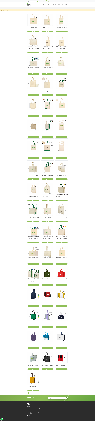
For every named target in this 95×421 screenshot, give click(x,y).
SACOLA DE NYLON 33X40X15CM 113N (33, 386)
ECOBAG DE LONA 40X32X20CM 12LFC (61, 196)
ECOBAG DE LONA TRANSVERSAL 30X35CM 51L (62, 154)
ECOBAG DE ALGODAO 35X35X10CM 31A (61, 69)
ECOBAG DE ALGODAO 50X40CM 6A (33, 27)
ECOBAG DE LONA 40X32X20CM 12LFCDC (33, 217)
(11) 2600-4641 (30, 412)
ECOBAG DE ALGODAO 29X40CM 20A (62, 27)
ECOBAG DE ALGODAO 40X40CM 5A (47, 27)
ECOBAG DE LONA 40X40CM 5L (61, 259)
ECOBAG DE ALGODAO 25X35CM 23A (47, 48)
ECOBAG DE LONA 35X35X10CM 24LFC (33, 154)
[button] (44, 1)
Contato (66, 4)
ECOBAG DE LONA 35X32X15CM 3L (47, 238)
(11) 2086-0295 (30, 411)
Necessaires (38, 412)
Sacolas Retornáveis (39, 408)
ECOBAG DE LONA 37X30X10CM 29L (61, 175)
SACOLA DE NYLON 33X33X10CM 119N (47, 344)
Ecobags (38, 407)
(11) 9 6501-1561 (30, 413)
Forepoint (57, 419)
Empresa (49, 407)
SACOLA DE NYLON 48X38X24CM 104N (61, 344)
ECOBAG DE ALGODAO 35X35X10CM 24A (47, 69)
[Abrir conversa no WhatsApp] (2, 419)
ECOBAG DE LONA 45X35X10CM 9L (47, 217)
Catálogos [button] (44, 4)
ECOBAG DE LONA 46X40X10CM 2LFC (62, 238)
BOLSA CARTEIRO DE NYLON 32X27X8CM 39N (47, 302)
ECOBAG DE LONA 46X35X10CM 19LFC (47, 175)
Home (40, 4)
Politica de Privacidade (50, 408)
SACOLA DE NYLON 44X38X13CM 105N (33, 365)
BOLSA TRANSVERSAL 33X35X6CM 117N (61, 365)
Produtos (38, 406)
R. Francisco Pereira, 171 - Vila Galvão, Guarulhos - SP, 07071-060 (31, 410)
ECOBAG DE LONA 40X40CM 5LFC (33, 238)
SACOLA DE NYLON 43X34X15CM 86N (33, 344)
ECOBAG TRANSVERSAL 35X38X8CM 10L (61, 217)
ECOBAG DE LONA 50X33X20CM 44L (33, 259)
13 (40, 392)
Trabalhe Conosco (50, 406)
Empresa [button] (49, 4)
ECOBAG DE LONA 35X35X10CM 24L (33, 196)
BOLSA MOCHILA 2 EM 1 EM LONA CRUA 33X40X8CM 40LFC (33, 281)
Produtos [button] (54, 4)
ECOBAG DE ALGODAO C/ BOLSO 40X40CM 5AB (47, 91)
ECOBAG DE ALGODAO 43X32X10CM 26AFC (33, 69)
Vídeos (59, 4)
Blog (62, 4)
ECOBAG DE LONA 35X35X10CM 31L (47, 196)
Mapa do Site (60, 407)
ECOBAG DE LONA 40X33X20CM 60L (33, 175)
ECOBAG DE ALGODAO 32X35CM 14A (62, 48)
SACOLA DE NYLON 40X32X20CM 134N (47, 365)
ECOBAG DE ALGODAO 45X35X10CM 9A (33, 48)
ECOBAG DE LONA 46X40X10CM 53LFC (47, 154)
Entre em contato (61, 406)
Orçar (34, 31)
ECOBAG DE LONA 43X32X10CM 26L (47, 259)
